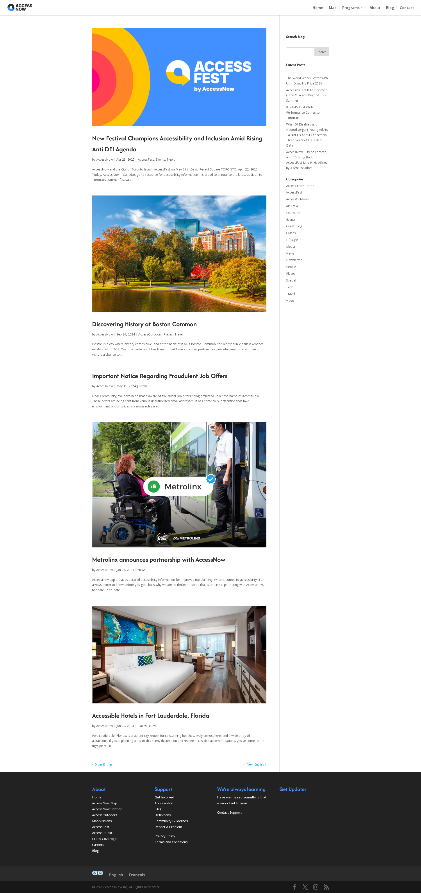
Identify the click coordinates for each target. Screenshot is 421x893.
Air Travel (293, 206)
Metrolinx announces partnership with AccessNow (158, 559)
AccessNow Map (104, 803)
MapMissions (102, 821)
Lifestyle (292, 240)
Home (318, 8)
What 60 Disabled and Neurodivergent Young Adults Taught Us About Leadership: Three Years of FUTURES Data (307, 134)
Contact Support (229, 812)
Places (168, 334)
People (291, 267)
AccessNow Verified (107, 809)
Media (290, 246)
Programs (351, 8)
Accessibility (164, 803)
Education (293, 213)
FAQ (158, 809)
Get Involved (164, 797)
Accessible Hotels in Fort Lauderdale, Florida (150, 715)
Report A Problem (168, 827)
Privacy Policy (165, 836)
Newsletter (294, 260)
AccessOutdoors (150, 334)
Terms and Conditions (171, 842)
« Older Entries (102, 764)
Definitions (163, 815)
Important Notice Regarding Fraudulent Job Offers (159, 375)
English (116, 874)
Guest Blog (294, 226)
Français (137, 874)
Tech (289, 287)
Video (290, 300)
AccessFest (146, 159)
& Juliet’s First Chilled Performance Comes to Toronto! (303, 112)
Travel (179, 334)
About (375, 8)
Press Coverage (104, 838)
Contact (407, 8)
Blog (390, 8)
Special (291, 280)
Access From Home (300, 186)
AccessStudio (102, 832)
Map (333, 8)
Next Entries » (256, 764)
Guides (291, 233)
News (171, 159)
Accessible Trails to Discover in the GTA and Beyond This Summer (306, 95)
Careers (98, 844)
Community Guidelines (171, 821)
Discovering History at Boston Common (144, 323)
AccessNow (104, 159)
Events (160, 159)
